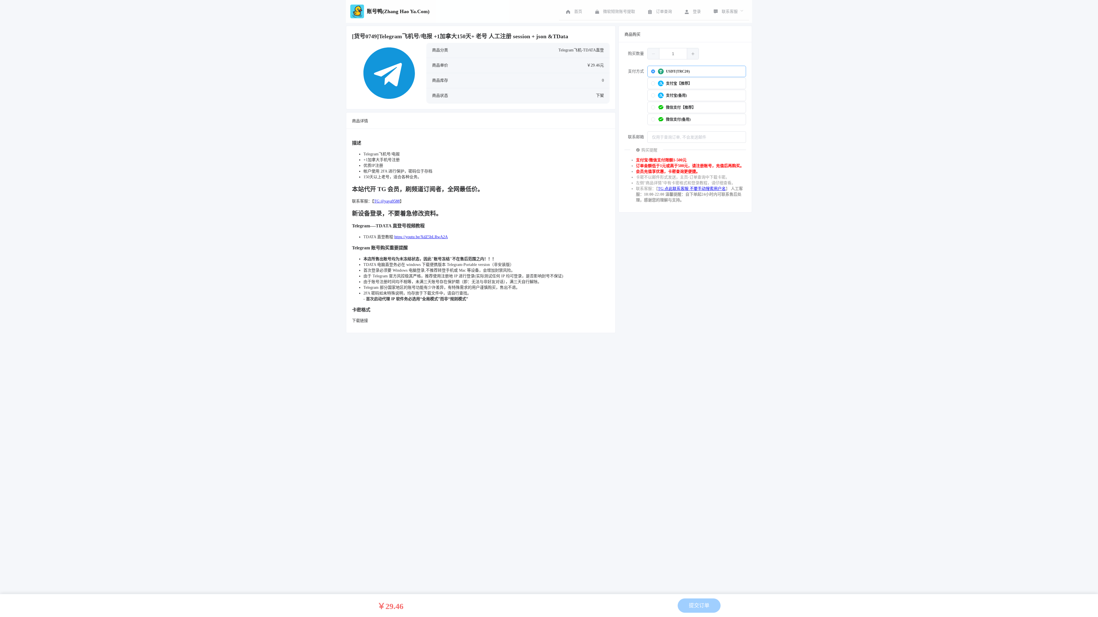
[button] (653, 53)
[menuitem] (573, 11)
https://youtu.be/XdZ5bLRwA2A (421, 237)
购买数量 (636, 53)
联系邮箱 (636, 137)
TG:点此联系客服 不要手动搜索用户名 (692, 189)
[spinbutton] (673, 53)
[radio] (696, 71)
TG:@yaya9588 (387, 201)
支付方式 (636, 71)
